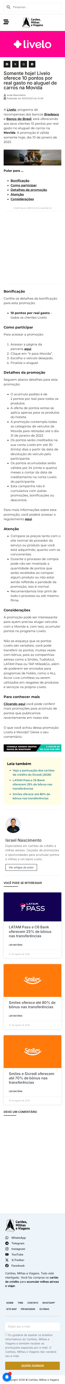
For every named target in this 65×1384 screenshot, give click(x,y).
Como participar (24, 185)
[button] (7, 64)
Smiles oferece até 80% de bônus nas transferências (32, 1004)
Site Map (11, 1309)
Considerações (22, 199)
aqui (27, 349)
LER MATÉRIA (16, 945)
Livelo (11, 109)
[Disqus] (32, 1165)
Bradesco (51, 114)
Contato (32, 1303)
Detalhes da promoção (29, 190)
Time (20, 1303)
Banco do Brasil (18, 119)
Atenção (17, 194)
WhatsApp (48, 1303)
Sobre (10, 1303)
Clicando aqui (14, 704)
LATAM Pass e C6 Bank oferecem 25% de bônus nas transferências (32, 784)
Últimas (44, 1309)
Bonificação (20, 180)
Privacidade (28, 1309)
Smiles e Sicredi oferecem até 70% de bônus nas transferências (31, 1078)
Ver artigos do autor (21, 867)
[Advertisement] (32, 247)
